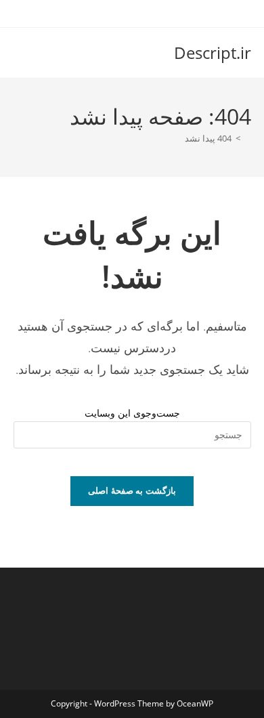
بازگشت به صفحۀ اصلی (132, 490)
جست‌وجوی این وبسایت (132, 412)
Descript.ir (212, 52)
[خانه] (247, 138)
